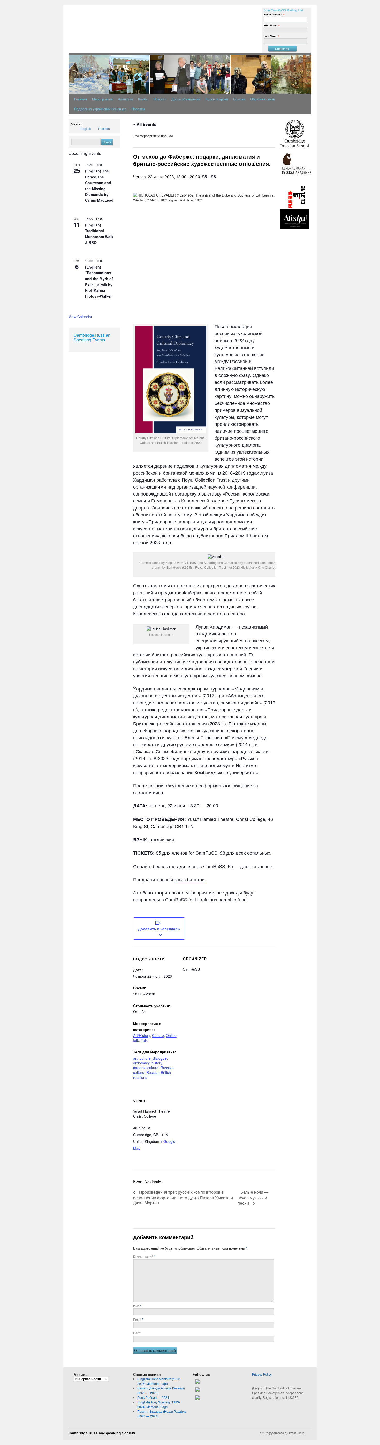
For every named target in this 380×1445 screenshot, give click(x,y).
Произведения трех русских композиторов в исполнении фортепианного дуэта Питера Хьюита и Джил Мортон (183, 1197)
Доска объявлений (185, 99)
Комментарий (144, 1256)
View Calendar (80, 316)
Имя (137, 1305)
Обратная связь (262, 99)
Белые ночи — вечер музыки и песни (253, 1197)
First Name (272, 25)
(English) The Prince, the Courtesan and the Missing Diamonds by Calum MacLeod (99, 185)
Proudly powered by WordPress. (282, 1433)
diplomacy (141, 1062)
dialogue (160, 1058)
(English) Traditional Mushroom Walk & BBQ (99, 233)
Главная (80, 99)
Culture (158, 1035)
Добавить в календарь (159, 928)
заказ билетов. (190, 879)
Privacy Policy (262, 1374)
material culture (145, 1067)
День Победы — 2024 (153, 1397)
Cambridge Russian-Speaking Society (102, 1432)
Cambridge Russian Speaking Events (92, 337)
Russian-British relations (152, 1075)
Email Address (274, 14)
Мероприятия (102, 99)
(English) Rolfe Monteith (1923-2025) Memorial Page (159, 1381)
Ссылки (239, 99)
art (135, 1058)
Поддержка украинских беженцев (100, 108)
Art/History (141, 1035)
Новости (159, 99)
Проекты (138, 108)
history (156, 1062)
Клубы (143, 99)
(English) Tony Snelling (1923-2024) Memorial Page (158, 1404)
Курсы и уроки (217, 99)
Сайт (137, 1333)
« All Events (144, 124)
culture (145, 1058)
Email (138, 1319)
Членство (125, 99)
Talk (144, 1040)
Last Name (271, 36)
